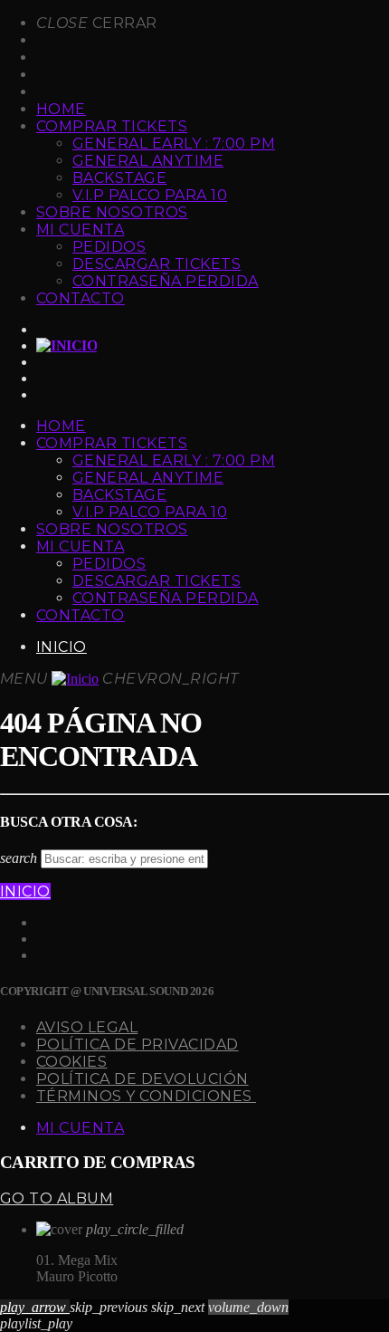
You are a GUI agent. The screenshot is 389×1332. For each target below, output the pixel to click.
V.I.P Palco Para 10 (149, 195)
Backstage (119, 178)
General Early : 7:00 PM (173, 143)
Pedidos (109, 246)
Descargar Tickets (156, 264)
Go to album (56, 1198)
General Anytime (147, 160)
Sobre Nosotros (112, 212)
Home (61, 109)
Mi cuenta (80, 229)
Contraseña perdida (165, 281)
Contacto (80, 298)
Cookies (71, 1061)
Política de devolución (142, 1079)
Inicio (61, 647)
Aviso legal (87, 1027)
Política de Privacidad (137, 1044)
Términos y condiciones (146, 1096)
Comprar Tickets (111, 126)
